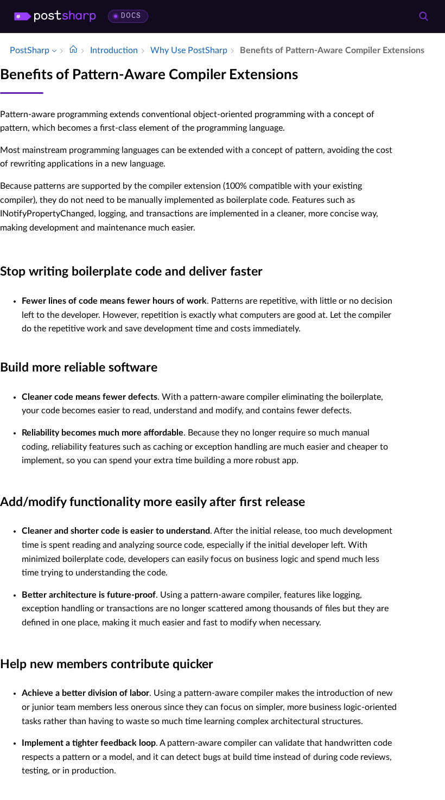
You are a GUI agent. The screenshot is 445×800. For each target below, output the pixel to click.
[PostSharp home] (55, 16)
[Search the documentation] (423, 16)
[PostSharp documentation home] (73, 50)
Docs (131, 16)
